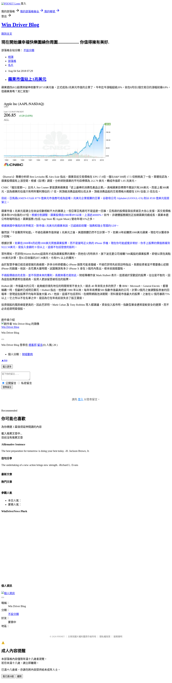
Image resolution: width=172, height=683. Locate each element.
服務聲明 (118, 636)
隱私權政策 (104, 636)
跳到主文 (6, 33)
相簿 (10, 57)
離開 (19, 676)
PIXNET (61, 636)
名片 (10, 65)
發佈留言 (7, 387)
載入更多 (7, 366)
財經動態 (27, 354)
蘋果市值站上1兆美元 (27, 79)
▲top (4, 360)
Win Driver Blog (20, 25)
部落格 (12, 61)
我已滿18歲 (8, 676)
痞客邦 (33, 345)
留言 (40, 345)
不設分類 (29, 50)
